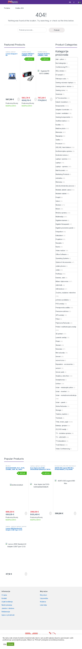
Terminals (59, 418)
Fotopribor (59, 232)
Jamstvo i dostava (8, 608)
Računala (59, 349)
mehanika (59, 178)
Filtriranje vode (61, 79)
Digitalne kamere (61, 220)
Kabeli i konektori (62, 102)
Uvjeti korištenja (7, 602)
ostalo (58, 270)
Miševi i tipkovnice (62, 281)
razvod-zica (60, 360)
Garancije (59, 94)
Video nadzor (60, 250)
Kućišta (58, 125)
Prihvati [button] (10, 644)
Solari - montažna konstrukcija (66, 395)
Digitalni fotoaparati (62, 224)
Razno (58, 247)
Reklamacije (6, 612)
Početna (7, 8)
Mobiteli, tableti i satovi (63, 190)
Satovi (58, 201)
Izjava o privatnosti (8, 615)
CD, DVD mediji (61, 429)
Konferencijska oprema (64, 151)
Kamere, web (60, 278)
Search (70, 2)
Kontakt (4, 598)
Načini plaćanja (7, 605)
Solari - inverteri (61, 391)
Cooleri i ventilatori (62, 113)
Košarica (43, 602)
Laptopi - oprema (62, 166)
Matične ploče (60, 128)
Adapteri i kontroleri (62, 109)
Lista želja (43, 605)
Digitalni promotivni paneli (64, 228)
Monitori (58, 205)
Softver (58, 384)
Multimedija (59, 217)
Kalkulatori (59, 235)
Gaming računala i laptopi (64, 82)
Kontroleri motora (61, 155)
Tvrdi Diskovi (60, 445)
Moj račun (43, 595)
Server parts (60, 372)
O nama (4, 595)
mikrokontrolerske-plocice (65, 186)
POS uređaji (60, 304)
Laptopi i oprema (11, 52)
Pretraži (56, 30)
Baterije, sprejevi (61, 425)
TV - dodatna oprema (63, 433)
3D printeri (59, 334)
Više (4, 644)
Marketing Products (62, 174)
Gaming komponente (63, 117)
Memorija (59, 182)
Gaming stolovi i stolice (63, 86)
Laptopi (8, 52)
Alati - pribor (60, 59)
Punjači (58, 197)
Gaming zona (60, 90)
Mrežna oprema (61, 213)
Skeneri (58, 345)
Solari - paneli (60, 402)
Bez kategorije (61, 63)
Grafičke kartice (26, 52)
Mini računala (60, 353)
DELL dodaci (60, 71)
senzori (58, 368)
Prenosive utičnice (62, 311)
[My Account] (75, 2)
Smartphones (60, 380)
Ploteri (58, 341)
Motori (58, 209)
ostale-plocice (61, 266)
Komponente (60, 106)
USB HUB (59, 285)
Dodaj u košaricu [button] (17, 99)
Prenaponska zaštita (63, 307)
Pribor (58, 319)
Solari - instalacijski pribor (64, 387)
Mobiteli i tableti (61, 193)
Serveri (58, 356)
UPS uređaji (60, 315)
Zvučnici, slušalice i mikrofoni (66, 293)
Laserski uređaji (61, 337)
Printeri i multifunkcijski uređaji (66, 327)
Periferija (59, 274)
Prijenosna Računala (63, 323)
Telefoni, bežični (61, 414)
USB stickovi (60, 289)
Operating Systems (62, 258)
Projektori (59, 239)
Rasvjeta (59, 243)
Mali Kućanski (60, 170)
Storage (58, 410)
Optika (58, 140)
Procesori (59, 143)
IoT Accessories (61, 98)
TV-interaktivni (61, 441)
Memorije (59, 132)
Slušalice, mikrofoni (62, 376)
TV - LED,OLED (61, 437)
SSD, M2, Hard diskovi (63, 147)
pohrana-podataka (62, 300)
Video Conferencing (63, 449)
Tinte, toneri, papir (62, 422)
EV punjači (59, 75)
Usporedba (44, 598)
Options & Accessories (63, 262)
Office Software (61, 254)
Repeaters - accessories (64, 364)
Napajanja (59, 136)
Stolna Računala (61, 406)
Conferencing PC (62, 67)
